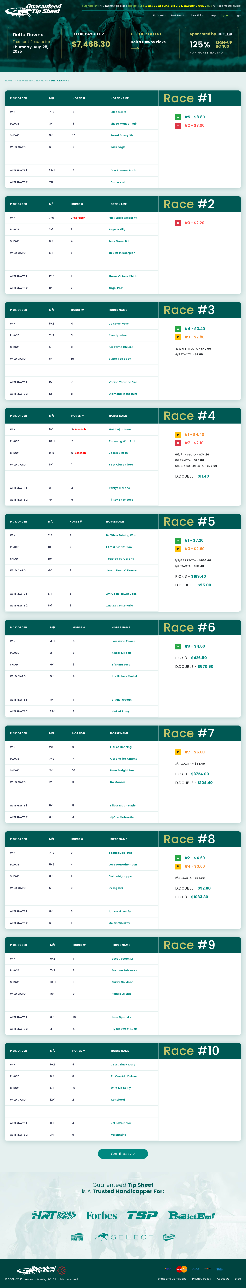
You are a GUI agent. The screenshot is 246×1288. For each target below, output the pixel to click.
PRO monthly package (113, 6)
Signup (225, 15)
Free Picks (197, 15)
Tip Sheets (159, 15)
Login (238, 15)
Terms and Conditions (171, 1279)
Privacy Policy (201, 1279)
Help (213, 15)
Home (8, 80)
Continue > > (123, 1153)
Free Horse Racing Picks (31, 80)
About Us (223, 1279)
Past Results (178, 15)
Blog (238, 1279)
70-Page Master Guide (226, 6)
